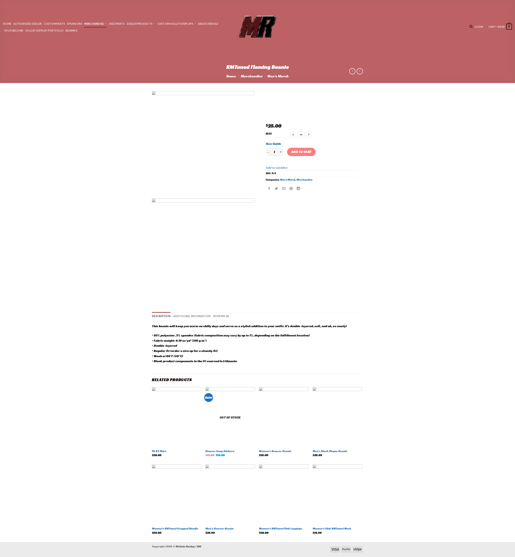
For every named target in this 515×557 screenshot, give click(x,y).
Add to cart (301, 152)
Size (269, 133)
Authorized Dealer (27, 23)
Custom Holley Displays (175, 23)
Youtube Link (13, 30)
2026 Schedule (208, 23)
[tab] (161, 316)
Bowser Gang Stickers (219, 451)
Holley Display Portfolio (44, 30)
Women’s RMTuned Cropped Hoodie (175, 528)
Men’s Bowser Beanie (219, 528)
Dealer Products (139, 23)
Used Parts (117, 23)
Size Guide (273, 144)
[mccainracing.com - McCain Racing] (257, 27)
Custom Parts (54, 23)
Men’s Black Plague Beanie (330, 451)
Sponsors (74, 23)
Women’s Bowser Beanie (275, 451)
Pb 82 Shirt (159, 451)
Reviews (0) (221, 316)
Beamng (71, 30)
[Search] (471, 26)
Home (7, 23)
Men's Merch (278, 76)
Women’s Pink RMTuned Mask (332, 528)
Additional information (192, 316)
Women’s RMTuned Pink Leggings (280, 528)
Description (161, 316)
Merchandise (94, 23)
